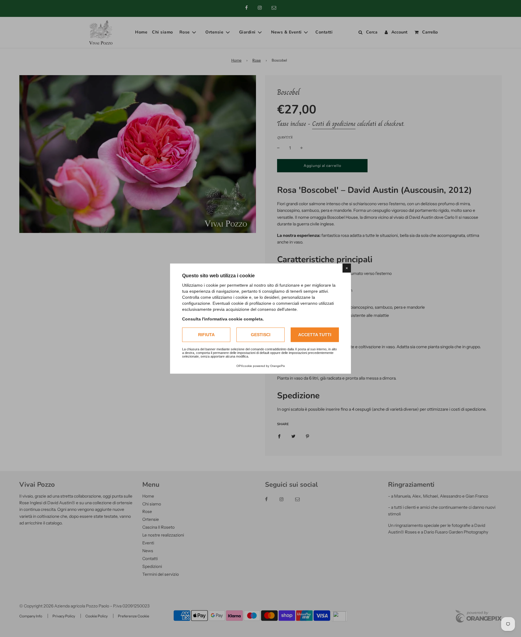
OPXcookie (244, 366)
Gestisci (260, 334)
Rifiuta (206, 334)
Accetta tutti (314, 334)
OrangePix (277, 366)
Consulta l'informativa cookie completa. (223, 319)
